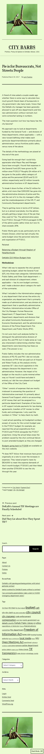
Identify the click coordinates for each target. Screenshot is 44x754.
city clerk (9, 612)
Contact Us (6, 566)
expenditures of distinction (10, 626)
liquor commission (13, 638)
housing (33, 635)
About (4, 562)
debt (38, 620)
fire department (17, 630)
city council (33, 612)
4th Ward (11, 608)
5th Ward (18, 608)
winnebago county (32, 653)
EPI (35, 623)
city (14, 490)
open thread (27, 642)
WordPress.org (7, 704)
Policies (5, 569)
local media (25, 638)
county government (30, 620)
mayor (33, 638)
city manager (20, 490)
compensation (9, 619)
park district (11, 646)
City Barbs (22, 47)
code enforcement (23, 616)
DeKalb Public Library (23, 623)
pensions (19, 646)
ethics (38, 623)
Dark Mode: (36, 751)
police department (30, 645)
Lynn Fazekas (28, 77)
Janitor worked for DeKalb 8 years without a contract (21, 589)
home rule (26, 634)
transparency (9, 653)
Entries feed (6, 697)
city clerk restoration (19, 613)
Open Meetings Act (13, 642)
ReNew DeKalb (23, 649)
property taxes (14, 649)
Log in (4, 693)
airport (23, 608)
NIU (37, 638)
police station (6, 649)
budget (10, 490)
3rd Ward (5, 608)
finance (22, 626)
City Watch (16, 487)
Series (4, 573)
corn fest (19, 620)
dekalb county (8, 623)
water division (21, 653)
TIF (31, 649)
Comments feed (8, 700)
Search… (5, 543)
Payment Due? (25, 487)
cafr (37, 607)
